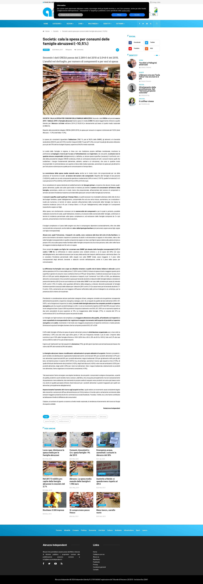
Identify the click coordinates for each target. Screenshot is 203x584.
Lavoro (144, 530)
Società (55, 31)
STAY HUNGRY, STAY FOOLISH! (148, 64)
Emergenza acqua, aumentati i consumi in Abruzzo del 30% (106, 452)
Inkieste (74, 473)
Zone (80, 24)
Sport (138, 530)
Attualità (75, 504)
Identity (106, 24)
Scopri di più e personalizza (70, 15)
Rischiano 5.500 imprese (53, 510)
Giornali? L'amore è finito (147, 100)
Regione (69, 49)
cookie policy (126, 10)
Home (46, 24)
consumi (55, 416)
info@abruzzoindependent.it (52, 559)
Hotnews (119, 24)
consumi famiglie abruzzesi (86, 416)
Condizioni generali (99, 567)
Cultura (141, 60)
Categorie (57, 24)
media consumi (64, 421)
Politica (141, 84)
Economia (48, 473)
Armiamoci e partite (148, 87)
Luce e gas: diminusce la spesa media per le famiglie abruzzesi (53, 452)
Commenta (79, 49)
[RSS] (150, 24)
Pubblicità (96, 562)
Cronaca (76, 530)
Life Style (102, 473)
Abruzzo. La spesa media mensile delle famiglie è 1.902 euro (80, 481)
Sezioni (70, 24)
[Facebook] (139, 24)
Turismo (59, 530)
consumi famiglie (67, 416)
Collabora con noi (98, 554)
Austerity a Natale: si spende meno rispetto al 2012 (107, 481)
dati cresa (103, 416)
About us (96, 557)
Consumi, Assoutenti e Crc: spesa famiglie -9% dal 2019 (80, 452)
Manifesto (96, 559)
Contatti (95, 569)
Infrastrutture (129, 530)
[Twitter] (143, 24)
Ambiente (102, 444)
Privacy (95, 564)
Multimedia (93, 24)
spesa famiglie (50, 421)
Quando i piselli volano (149, 75)
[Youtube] (147, 24)
